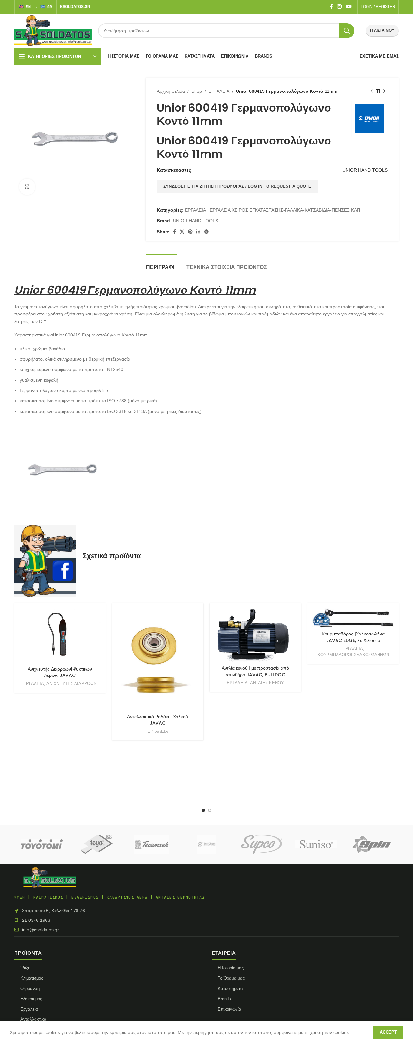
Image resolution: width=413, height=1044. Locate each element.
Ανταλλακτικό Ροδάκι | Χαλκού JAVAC (157, 719)
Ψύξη (25, 967)
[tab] (161, 264)
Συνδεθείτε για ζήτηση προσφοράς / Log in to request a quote (237, 186)
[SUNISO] (316, 844)
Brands (224, 998)
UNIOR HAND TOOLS (365, 170)
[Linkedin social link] (198, 232)
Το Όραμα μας (231, 978)
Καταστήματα (230, 988)
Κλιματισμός (31, 978)
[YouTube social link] (349, 7)
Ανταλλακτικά (33, 1019)
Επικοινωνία (229, 1009)
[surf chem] (206, 844)
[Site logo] (53, 30)
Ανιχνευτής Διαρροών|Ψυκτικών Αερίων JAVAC (60, 672)
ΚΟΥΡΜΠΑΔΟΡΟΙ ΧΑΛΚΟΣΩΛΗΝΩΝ (353, 654)
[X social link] (182, 232)
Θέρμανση (30, 988)
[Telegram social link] (206, 232)
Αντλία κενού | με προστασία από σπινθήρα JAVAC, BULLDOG (255, 671)
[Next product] (384, 91)
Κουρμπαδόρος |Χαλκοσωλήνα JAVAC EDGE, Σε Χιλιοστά (353, 637)
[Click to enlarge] (27, 187)
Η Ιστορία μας (231, 967)
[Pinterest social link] (190, 232)
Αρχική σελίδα (171, 91)
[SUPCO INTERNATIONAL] (261, 844)
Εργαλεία (29, 1009)
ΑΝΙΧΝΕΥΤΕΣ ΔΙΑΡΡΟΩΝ (71, 683)
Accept (388, 1032)
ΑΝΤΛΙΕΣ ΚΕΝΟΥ (267, 682)
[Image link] (49, 876)
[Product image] (157, 660)
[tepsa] (96, 844)
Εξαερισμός (31, 998)
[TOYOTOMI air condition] (41, 844)
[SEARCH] (346, 30)
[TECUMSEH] (151, 844)
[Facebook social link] (331, 7)
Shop (196, 91)
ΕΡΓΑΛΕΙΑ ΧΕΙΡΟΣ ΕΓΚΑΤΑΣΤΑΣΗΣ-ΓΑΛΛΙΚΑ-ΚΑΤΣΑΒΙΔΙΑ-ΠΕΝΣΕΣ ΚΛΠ (285, 210)
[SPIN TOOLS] (371, 844)
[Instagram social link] (339, 7)
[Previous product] (371, 91)
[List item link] (206, 920)
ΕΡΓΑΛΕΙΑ (218, 91)
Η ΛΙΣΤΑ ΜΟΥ (382, 30)
